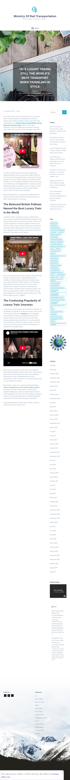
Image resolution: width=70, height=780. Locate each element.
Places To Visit (39, 702)
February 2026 (54, 374)
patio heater (54, 258)
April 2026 (53, 369)
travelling (53, 314)
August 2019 (53, 568)
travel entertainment (57, 311)
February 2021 (54, 502)
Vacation (37, 733)
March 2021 (53, 497)
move (52, 248)
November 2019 (55, 559)
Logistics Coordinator (57, 241)
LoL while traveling (56, 244)
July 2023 (52, 431)
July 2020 (52, 526)
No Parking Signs (56, 251)
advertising (54, 222)
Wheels (53, 321)
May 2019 (53, 572)
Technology (38, 708)
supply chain (54, 277)
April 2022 (53, 469)
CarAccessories (55, 227)
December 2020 (55, 510)
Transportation (39, 715)
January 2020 (54, 551)
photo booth (54, 262)
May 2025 (53, 390)
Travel (18, 111)
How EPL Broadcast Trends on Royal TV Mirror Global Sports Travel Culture (58, 150)
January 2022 (54, 477)
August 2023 (54, 427)
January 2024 (54, 419)
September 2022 (55, 456)
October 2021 (54, 481)
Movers (58, 248)
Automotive (54, 225)
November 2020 (55, 514)
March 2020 (53, 543)
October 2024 (54, 394)
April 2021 (53, 493)
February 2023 (54, 444)
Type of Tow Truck (56, 316)
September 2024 (55, 398)
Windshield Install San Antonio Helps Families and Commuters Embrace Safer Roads (58, 642)
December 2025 (55, 378)
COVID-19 (61, 232)
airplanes (24, 313)
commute (53, 232)
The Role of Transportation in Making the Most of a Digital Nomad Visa (58, 207)
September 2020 (55, 518)
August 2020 (54, 522)
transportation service (57, 297)
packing (53, 253)
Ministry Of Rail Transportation (35, 16)
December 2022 (55, 452)
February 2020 (54, 547)
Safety (52, 274)
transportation (55, 285)
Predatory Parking (56, 265)
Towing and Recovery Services (57, 279)
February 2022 (54, 473)
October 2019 (54, 563)
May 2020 (53, 535)
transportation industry (57, 287)
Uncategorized (39, 730)
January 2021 (53, 506)
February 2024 (54, 415)
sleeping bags (61, 274)
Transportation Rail (8, 111)
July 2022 (52, 460)
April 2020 (53, 539)
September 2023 (55, 423)
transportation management (55, 294)
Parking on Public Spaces (58, 255)
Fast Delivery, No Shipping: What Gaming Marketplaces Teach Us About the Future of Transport (57, 161)
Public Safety (54, 267)
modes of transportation (58, 246)
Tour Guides (38, 711)
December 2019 (54, 555)
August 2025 (54, 386)
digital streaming (56, 234)
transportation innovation (55, 290)
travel (52, 309)
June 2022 (53, 464)
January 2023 (54, 448)
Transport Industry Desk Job (58, 306)
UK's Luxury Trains (19, 405)
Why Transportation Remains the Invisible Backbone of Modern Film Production (58, 615)
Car (36, 696)
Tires (61, 277)
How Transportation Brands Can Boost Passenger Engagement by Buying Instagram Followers (58, 196)
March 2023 (53, 440)
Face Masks (54, 236)
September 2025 (55, 382)
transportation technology (55, 302)
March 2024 (53, 411)
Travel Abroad (39, 724)
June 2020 (53, 530)
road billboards (55, 269)
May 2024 (53, 407)
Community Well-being (57, 229)
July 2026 (52, 365)
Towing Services (55, 283)
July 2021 (52, 485)
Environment (39, 699)
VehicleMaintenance (57, 318)
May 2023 (53, 436)
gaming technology (56, 239)
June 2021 (53, 489)
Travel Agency (39, 727)
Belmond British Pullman (15, 403)
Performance (54, 260)
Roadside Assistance (57, 272)
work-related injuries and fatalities (58, 323)
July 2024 (52, 403)
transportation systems (57, 299)
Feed (54, 606)
